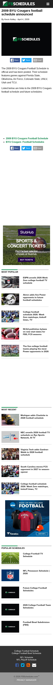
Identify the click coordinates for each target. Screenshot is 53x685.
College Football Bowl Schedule (26, 653)
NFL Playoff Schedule (26, 659)
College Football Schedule (26, 651)
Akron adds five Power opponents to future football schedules (34, 297)
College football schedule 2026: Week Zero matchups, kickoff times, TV (34, 486)
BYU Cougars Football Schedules (25, 142)
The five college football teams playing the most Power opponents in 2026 (36, 349)
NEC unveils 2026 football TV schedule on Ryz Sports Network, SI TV (35, 435)
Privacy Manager (26, 680)
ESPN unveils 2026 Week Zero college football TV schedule (35, 280)
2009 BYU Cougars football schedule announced (21, 12)
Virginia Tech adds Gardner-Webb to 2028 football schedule (35, 452)
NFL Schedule (26, 657)
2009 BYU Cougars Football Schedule (27, 138)
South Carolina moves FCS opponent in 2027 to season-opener (35, 469)
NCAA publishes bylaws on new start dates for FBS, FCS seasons (35, 331)
